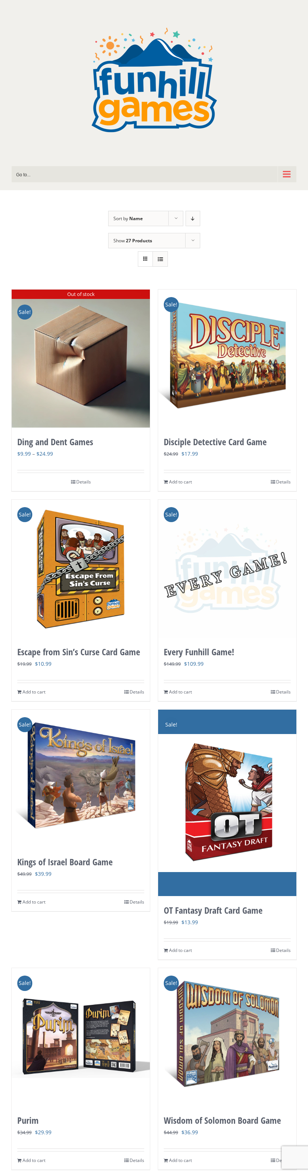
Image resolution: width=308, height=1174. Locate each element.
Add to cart (180, 482)
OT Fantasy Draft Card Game (213, 910)
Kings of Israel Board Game (65, 862)
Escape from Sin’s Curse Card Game (78, 652)
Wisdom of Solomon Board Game (222, 1120)
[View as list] (160, 259)
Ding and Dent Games (55, 441)
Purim (28, 1120)
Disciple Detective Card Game (215, 441)
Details (83, 482)
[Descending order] (193, 218)
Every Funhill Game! (199, 652)
